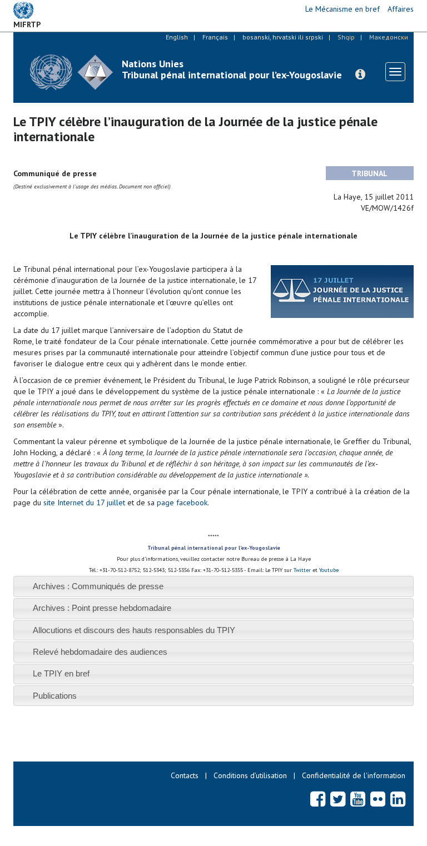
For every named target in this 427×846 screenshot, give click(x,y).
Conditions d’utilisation (250, 775)
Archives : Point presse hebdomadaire (102, 608)
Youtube (328, 570)
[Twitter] (337, 798)
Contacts (184, 775)
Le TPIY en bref (61, 673)
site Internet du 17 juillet (84, 502)
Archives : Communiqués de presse (98, 586)
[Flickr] (377, 798)
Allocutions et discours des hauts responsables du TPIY (134, 630)
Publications (55, 695)
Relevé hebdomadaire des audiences (100, 651)
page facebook (182, 502)
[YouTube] (357, 798)
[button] (360, 74)
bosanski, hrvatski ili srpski (282, 37)
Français (215, 37)
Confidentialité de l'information (353, 775)
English (177, 37)
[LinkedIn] (397, 798)
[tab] (213, 586)
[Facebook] (317, 798)
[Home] (72, 72)
